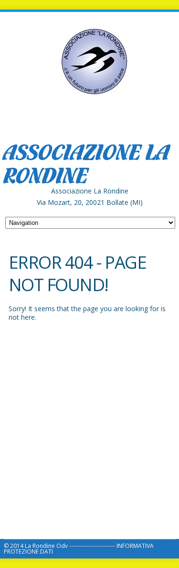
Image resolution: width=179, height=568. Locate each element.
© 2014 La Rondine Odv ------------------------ (60, 546)
